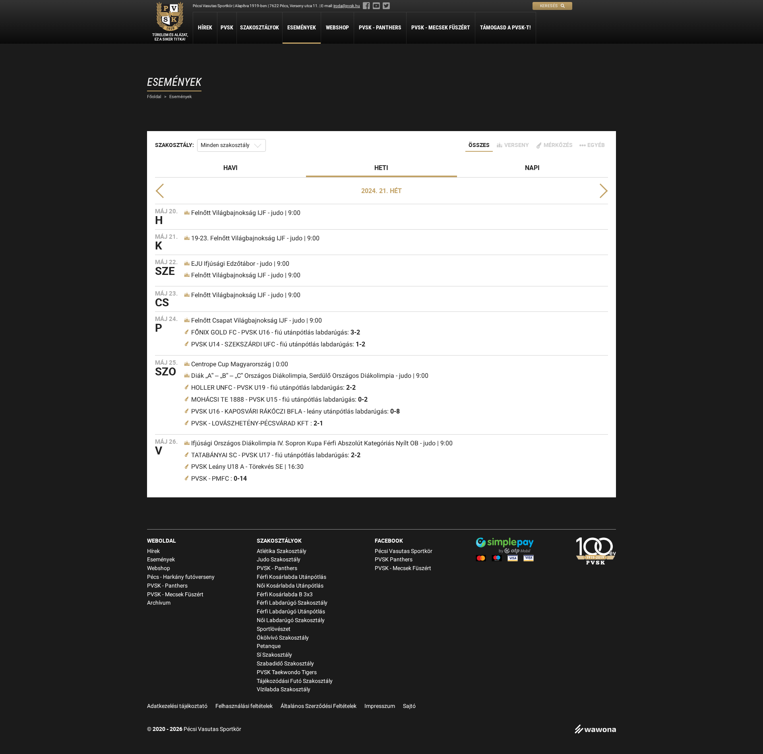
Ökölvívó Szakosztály (283, 637)
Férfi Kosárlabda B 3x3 (285, 594)
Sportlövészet (273, 629)
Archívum (158, 602)
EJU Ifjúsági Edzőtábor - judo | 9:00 (240, 263)
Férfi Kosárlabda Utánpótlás (291, 577)
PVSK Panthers (393, 559)
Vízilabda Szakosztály (283, 689)
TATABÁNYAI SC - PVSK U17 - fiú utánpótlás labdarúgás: (275, 455)
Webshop (337, 27)
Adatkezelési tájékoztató (177, 706)
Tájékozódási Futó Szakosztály (295, 681)
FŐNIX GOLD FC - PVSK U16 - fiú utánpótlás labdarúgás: (275, 332)
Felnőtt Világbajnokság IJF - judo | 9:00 (245, 213)
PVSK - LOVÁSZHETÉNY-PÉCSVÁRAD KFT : (257, 423)
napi (532, 167)
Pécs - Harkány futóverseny (181, 577)
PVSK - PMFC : (219, 478)
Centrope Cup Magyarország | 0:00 (239, 364)
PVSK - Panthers (380, 27)
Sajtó (409, 706)
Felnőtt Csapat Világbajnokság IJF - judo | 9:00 (256, 320)
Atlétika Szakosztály (281, 551)
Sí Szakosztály (274, 655)
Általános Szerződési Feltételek (318, 706)
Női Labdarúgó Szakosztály (291, 620)
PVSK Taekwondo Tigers (287, 672)
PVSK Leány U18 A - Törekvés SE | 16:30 (247, 466)
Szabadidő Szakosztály (285, 663)
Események (301, 27)
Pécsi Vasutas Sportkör (403, 551)
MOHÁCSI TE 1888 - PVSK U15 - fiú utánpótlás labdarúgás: (279, 399)
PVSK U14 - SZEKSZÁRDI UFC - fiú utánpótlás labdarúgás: (278, 344)
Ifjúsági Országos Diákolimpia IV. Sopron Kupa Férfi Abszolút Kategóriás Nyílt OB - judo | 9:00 (322, 443)
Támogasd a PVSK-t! (505, 27)
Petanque (269, 646)
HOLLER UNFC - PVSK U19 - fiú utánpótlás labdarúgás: (273, 387)
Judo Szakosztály (278, 559)
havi (230, 167)
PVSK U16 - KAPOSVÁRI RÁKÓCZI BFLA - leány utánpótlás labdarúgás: (295, 411)
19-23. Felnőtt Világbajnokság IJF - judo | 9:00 (255, 238)
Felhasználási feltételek (244, 706)
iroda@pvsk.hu (346, 5)
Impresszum (379, 706)
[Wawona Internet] (595, 730)
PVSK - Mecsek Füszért (440, 27)
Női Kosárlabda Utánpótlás (290, 585)
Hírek (205, 27)
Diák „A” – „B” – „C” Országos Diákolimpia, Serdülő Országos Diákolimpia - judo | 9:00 (309, 375)
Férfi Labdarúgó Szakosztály (292, 602)
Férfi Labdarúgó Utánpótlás (291, 611)
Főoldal (154, 96)
